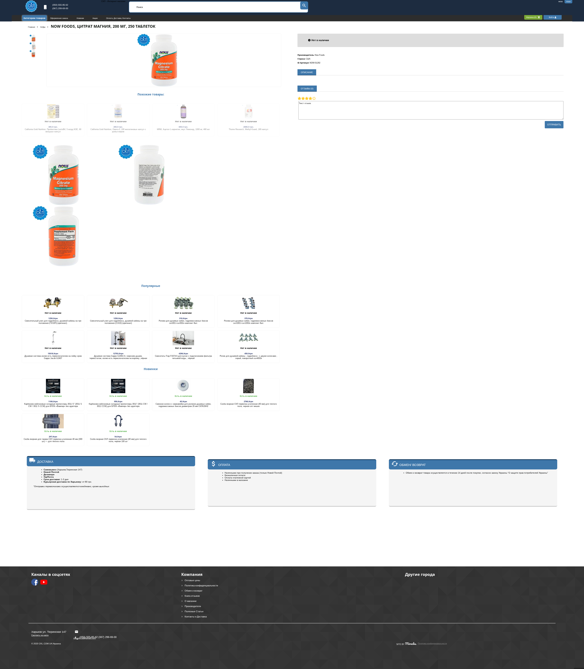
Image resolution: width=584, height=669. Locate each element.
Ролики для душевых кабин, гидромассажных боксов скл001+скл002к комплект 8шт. (183, 322)
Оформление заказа (59, 18)
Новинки (80, 18)
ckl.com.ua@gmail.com (83, 630)
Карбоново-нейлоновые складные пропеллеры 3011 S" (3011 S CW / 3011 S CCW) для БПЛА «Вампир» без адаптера (53, 405)
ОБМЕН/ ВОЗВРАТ (412, 465)
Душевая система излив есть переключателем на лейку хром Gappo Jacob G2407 (53, 357)
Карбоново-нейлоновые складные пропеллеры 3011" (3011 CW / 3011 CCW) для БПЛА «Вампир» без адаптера (118, 405)
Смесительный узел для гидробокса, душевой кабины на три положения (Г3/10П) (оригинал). (53, 322)
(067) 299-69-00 (60, 8)
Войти (552, 17)
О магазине (190, 601)
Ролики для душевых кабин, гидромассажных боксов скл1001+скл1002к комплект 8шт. (248, 322)
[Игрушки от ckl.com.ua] (31, 11)
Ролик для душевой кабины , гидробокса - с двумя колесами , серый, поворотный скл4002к (248, 357)
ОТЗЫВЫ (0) (307, 88)
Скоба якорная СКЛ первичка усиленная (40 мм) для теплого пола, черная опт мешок (248, 405)
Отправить (554, 124)
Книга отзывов (192, 596)
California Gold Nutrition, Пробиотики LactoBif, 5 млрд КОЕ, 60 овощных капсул (53, 130)
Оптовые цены (192, 580)
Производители (193, 606)
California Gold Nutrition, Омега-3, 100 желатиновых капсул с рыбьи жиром (118, 130)
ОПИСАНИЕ (307, 72)
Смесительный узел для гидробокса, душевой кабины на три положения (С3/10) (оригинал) (118, 322)
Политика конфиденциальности (201, 585)
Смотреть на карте (40, 635)
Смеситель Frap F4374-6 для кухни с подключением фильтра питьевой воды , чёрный (183, 357)
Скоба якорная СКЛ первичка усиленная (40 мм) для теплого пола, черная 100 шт (118, 440)
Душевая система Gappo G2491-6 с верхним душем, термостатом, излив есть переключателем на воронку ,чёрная (118, 357)
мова (560, 1)
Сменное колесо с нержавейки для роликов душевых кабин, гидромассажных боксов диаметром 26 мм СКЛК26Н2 (183, 405)
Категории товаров (34, 18)
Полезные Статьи (194, 611)
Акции (95, 18)
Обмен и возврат (193, 590)
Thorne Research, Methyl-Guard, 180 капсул (248, 129)
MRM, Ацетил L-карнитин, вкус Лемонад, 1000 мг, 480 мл (183, 129)
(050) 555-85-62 (60, 5)
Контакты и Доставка (196, 616)
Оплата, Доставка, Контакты (118, 18)
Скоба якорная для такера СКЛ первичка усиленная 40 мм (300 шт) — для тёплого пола (53, 440)
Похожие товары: (150, 94)
